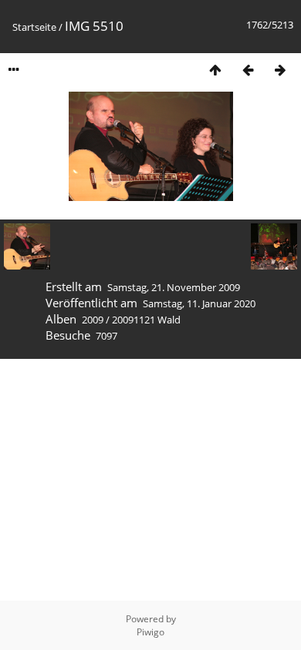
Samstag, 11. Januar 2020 (199, 303)
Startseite (34, 27)
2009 (92, 320)
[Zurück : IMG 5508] (248, 70)
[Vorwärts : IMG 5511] (280, 70)
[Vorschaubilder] (215, 70)
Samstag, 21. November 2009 (173, 287)
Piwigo (150, 631)
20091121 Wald (146, 320)
